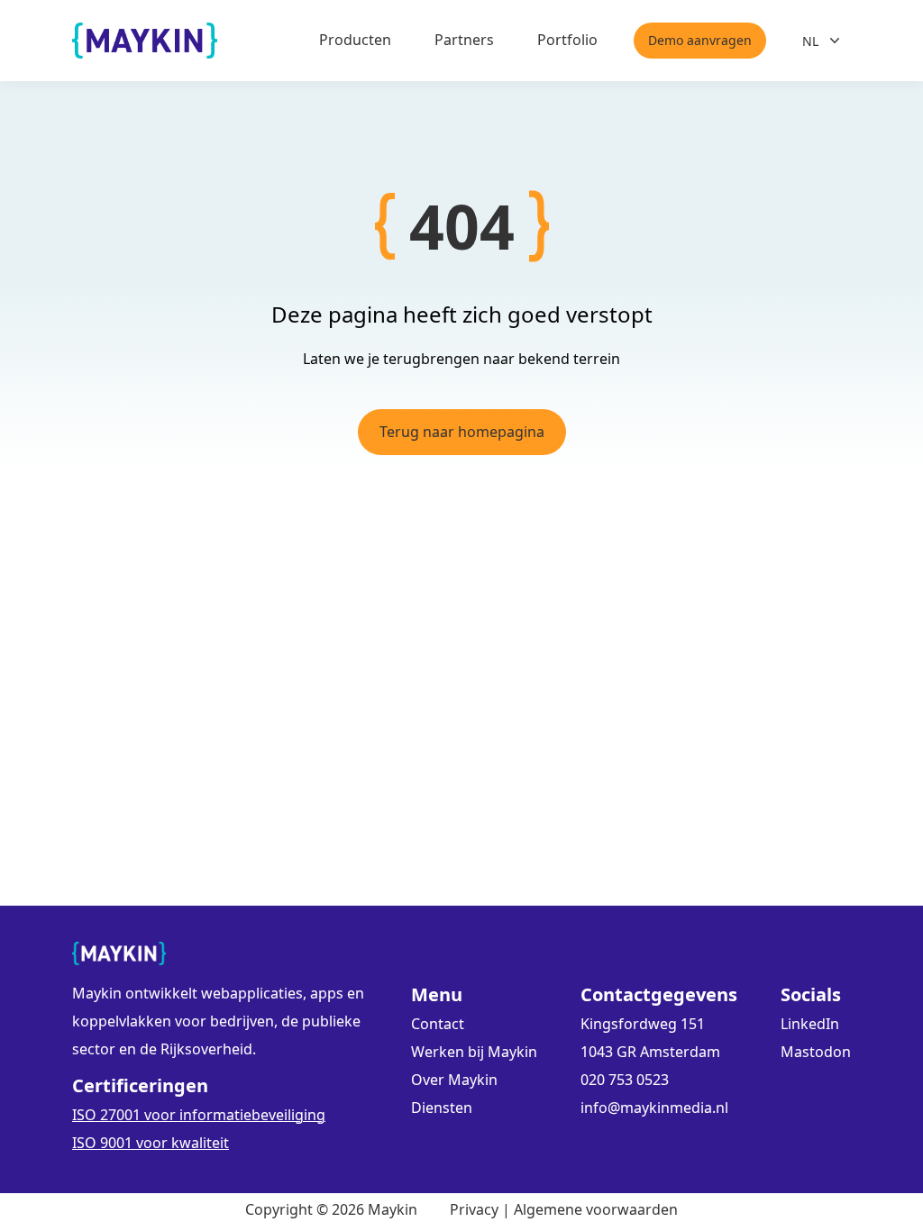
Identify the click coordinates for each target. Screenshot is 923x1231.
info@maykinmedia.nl (654, 1107)
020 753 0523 (624, 1080)
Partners (464, 40)
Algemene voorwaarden (596, 1209)
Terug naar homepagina (461, 432)
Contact (437, 1024)
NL (810, 41)
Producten (355, 40)
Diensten (441, 1107)
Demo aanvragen (700, 40)
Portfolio (567, 40)
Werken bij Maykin (474, 1052)
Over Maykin (454, 1080)
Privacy (474, 1209)
